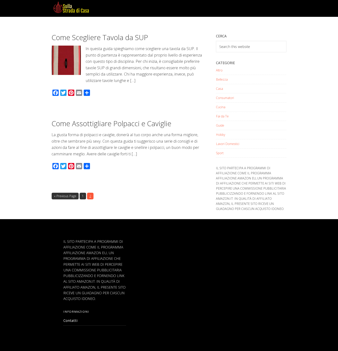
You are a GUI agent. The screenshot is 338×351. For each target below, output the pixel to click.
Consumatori (225, 98)
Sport (220, 153)
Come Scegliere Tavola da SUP (100, 37)
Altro (219, 70)
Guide (220, 125)
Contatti (70, 320)
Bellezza (222, 79)
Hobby (220, 134)
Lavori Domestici (227, 144)
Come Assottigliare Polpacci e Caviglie (111, 123)
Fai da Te (222, 116)
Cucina (220, 107)
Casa (219, 88)
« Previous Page (65, 196)
